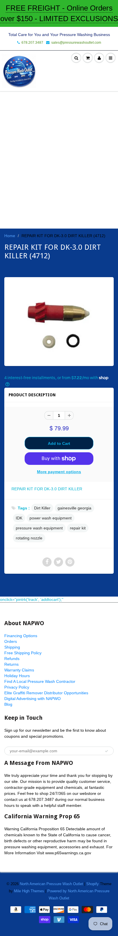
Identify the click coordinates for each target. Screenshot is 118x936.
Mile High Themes (29, 891)
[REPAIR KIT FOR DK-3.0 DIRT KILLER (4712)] (59, 321)
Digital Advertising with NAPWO (32, 698)
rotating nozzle (29, 538)
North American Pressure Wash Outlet (51, 884)
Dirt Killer (42, 508)
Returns (11, 664)
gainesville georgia (74, 508)
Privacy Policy (16, 687)
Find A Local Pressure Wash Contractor (39, 681)
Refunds (11, 658)
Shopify (92, 884)
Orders (10, 641)
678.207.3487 (32, 43)
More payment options (59, 471)
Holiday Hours (17, 675)
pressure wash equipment (39, 528)
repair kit (78, 528)
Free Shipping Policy (23, 653)
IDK (19, 518)
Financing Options (20, 635)
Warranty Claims (19, 670)
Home (9, 235)
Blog (8, 704)
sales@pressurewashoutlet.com (76, 43)
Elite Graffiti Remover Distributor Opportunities (46, 693)
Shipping (12, 647)
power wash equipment (51, 518)
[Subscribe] (107, 751)
